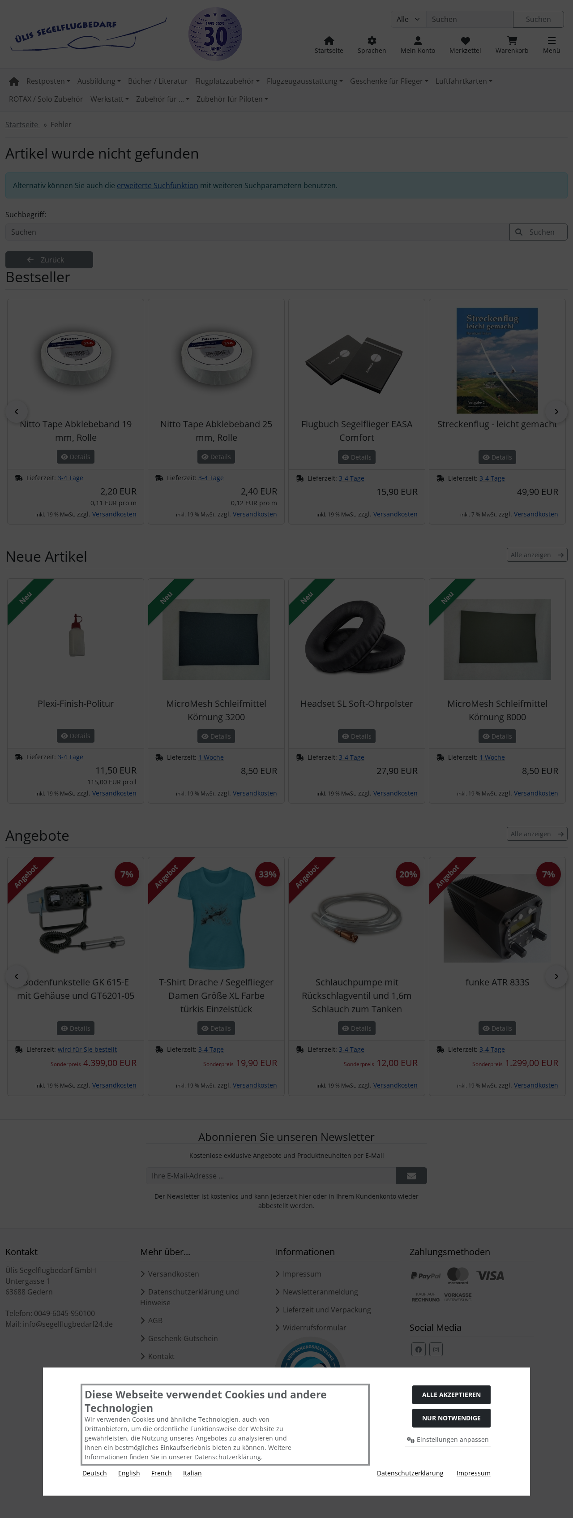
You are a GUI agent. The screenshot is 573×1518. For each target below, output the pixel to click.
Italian (192, 1473)
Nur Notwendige (451, 1418)
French (161, 1473)
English (129, 1473)
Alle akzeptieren (451, 1394)
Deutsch (94, 1473)
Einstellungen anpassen (452, 1439)
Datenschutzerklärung (410, 1473)
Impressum (474, 1473)
